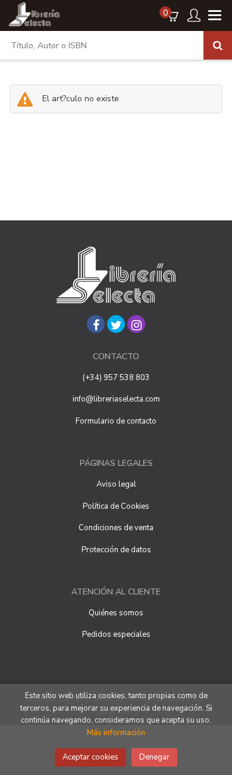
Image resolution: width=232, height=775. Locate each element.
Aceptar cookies (90, 757)
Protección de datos (116, 549)
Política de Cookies (116, 506)
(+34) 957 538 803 (116, 377)
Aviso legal (116, 484)
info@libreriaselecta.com (116, 399)
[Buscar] (217, 45)
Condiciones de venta (116, 527)
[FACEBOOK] (96, 324)
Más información (116, 732)
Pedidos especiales (116, 634)
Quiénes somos (116, 613)
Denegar (154, 757)
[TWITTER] (116, 324)
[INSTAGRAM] (136, 324)
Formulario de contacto (116, 421)
